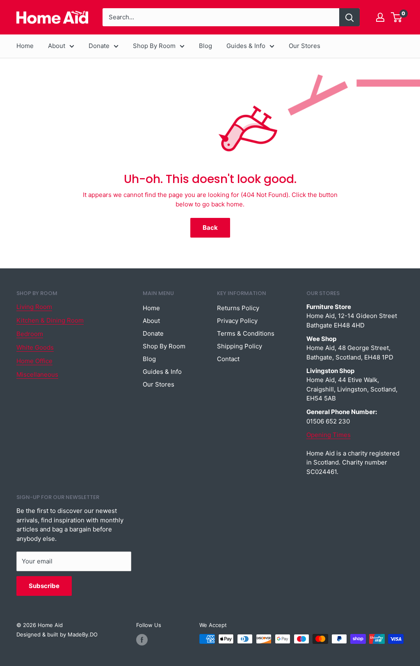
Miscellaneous (37, 374)
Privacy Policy (237, 321)
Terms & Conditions (245, 333)
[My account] (380, 17)
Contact (228, 359)
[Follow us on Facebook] (142, 639)
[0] (397, 17)
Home (25, 46)
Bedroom (29, 334)
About (56, 46)
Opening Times (328, 435)
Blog (205, 46)
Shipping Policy (239, 346)
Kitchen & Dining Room (50, 320)
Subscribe (44, 586)
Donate (99, 46)
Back (210, 227)
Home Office (34, 361)
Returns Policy (238, 308)
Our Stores (304, 46)
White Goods (35, 347)
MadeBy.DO (83, 634)
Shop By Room (154, 46)
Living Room (34, 307)
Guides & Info (245, 46)
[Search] (349, 17)
